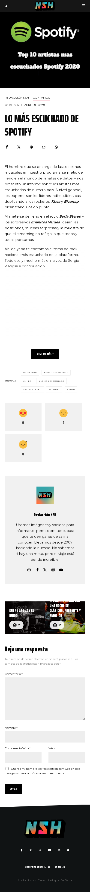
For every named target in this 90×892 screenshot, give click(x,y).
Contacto (60, 866)
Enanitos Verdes (57, 372)
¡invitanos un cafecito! (37, 866)
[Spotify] (59, 850)
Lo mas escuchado (52, 381)
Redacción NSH (17, 97)
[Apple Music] (68, 850)
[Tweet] (19, 147)
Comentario (14, 674)
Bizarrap (31, 372)
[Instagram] (40, 850)
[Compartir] (7, 147)
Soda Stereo (33, 389)
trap (72, 389)
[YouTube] (49, 850)
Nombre (11, 728)
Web (51, 748)
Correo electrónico (17, 748)
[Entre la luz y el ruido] (25, 617)
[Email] (43, 147)
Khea (28, 381)
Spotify (55, 389)
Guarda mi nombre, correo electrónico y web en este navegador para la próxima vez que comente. (42, 771)
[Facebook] (21, 850)
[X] (31, 850)
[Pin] (31, 147)
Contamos (41, 97)
